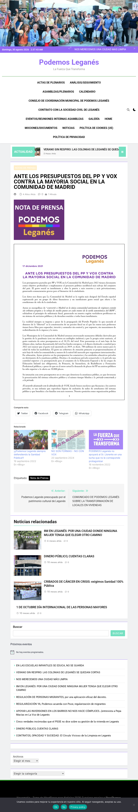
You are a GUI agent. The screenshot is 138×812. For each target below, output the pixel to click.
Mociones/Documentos (41, 128)
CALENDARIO (87, 91)
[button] (39, 220)
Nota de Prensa (39, 478)
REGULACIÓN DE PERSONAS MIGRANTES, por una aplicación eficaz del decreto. (61, 697)
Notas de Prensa (25, 168)
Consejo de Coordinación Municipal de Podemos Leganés (69, 100)
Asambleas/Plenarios (58, 91)
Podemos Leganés (69, 62)
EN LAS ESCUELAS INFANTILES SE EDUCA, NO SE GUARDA (50, 665)
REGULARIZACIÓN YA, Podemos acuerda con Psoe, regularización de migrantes (61, 703)
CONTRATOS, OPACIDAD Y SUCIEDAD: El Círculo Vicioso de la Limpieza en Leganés (63, 735)
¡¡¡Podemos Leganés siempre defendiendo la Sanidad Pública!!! (30, 454)
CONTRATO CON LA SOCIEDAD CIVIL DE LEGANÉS (68, 109)
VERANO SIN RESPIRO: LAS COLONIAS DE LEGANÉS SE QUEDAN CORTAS (77, 149)
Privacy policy (78, 807)
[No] (133, 804)
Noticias (68, 128)
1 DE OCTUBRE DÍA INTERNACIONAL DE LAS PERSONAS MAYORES (61, 607)
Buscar (17, 627)
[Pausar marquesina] (122, 152)
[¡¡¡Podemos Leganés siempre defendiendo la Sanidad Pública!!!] (31, 439)
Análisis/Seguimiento (85, 82)
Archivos (18, 756)
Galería (94, 118)
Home (108, 118)
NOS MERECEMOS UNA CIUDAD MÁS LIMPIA (42, 679)
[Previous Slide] (68, 48)
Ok (55, 807)
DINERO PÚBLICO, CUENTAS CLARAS (69, 556)
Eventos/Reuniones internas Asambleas (54, 118)
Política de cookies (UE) (96, 128)
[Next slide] (134, 48)
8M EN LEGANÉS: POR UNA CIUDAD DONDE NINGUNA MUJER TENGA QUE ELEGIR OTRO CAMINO (100, 49)
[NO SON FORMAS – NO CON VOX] (68, 439)
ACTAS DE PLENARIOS (51, 82)
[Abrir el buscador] (128, 109)
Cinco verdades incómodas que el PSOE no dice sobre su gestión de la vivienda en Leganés (67, 721)
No (64, 807)
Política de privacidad (69, 137)
